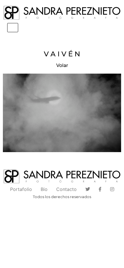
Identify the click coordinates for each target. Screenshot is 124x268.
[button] (62, 113)
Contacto (66, 189)
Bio (44, 189)
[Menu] (12, 27)
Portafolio (21, 189)
